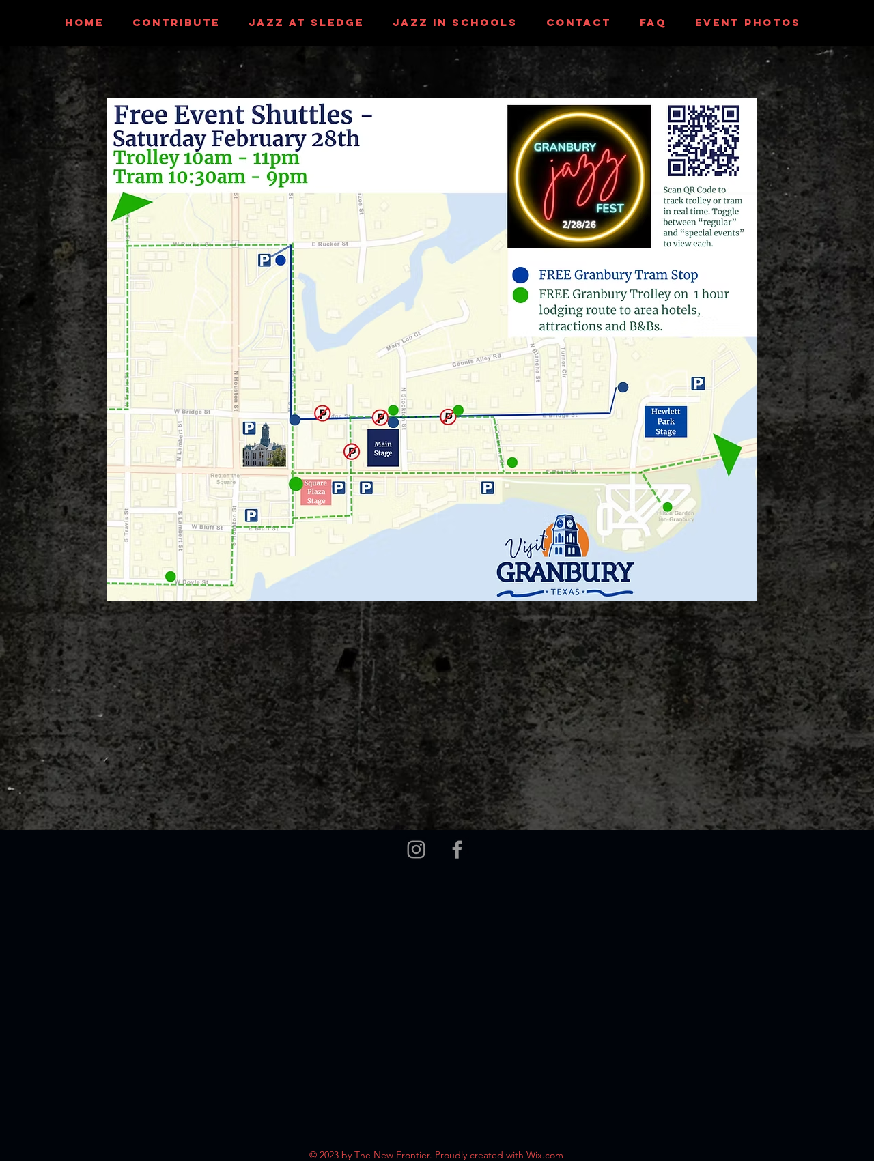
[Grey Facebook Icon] (457, 849)
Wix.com (544, 1155)
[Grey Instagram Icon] (416, 849)
